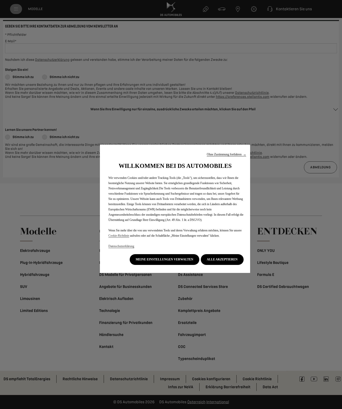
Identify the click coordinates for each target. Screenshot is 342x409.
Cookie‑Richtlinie (118, 235)
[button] (226, 154)
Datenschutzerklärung (121, 246)
